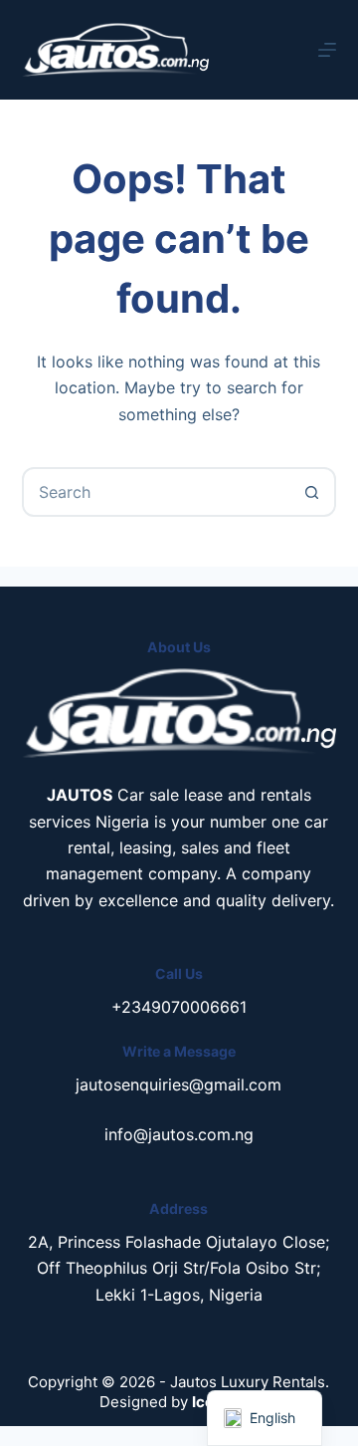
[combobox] (156, 492)
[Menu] (327, 50)
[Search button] (311, 492)
